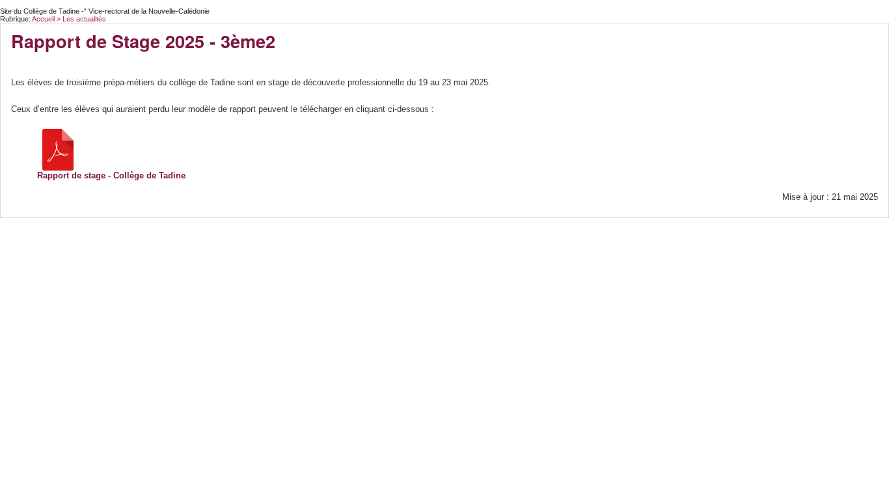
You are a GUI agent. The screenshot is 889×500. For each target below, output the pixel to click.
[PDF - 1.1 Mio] (58, 148)
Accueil (43, 19)
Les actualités (84, 19)
